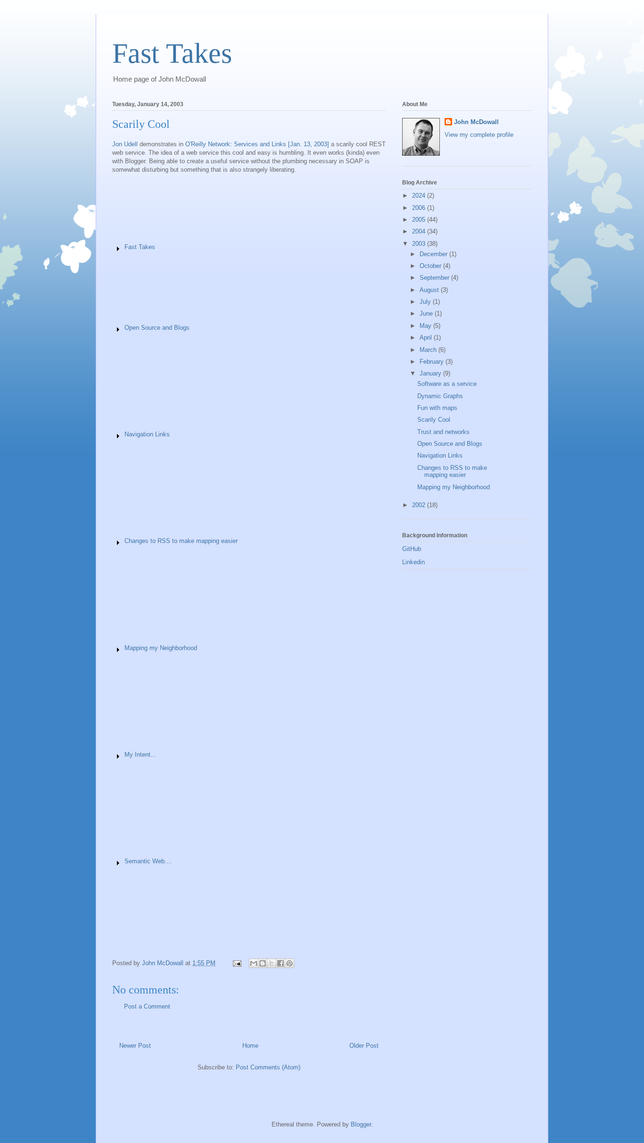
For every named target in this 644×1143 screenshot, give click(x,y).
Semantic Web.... (148, 861)
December (434, 254)
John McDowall (476, 121)
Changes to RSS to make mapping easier (181, 540)
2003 (419, 243)
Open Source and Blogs (157, 327)
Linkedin (413, 562)
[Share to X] (271, 963)
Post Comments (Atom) (268, 1067)
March (429, 349)
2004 (419, 231)
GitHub (411, 548)
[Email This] (253, 963)
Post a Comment (147, 1006)
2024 (419, 195)
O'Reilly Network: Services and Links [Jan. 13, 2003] (257, 144)
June (427, 313)
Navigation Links (147, 434)
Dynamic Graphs (440, 396)
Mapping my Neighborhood (160, 647)
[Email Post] (236, 963)
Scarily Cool (433, 419)
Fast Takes (172, 53)
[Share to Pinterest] (289, 963)
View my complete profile (479, 134)
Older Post (364, 1045)
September (435, 277)
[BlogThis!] (262, 963)
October (431, 265)
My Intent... (140, 754)
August (430, 289)
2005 (419, 219)
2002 (419, 505)
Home (250, 1045)
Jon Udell (125, 144)
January (431, 373)
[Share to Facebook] (280, 963)
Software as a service (447, 383)
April (427, 337)
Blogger (361, 1124)
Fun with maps (437, 407)
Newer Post (135, 1045)
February (433, 361)
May (426, 325)
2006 (419, 207)
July (426, 301)
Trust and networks (443, 431)
